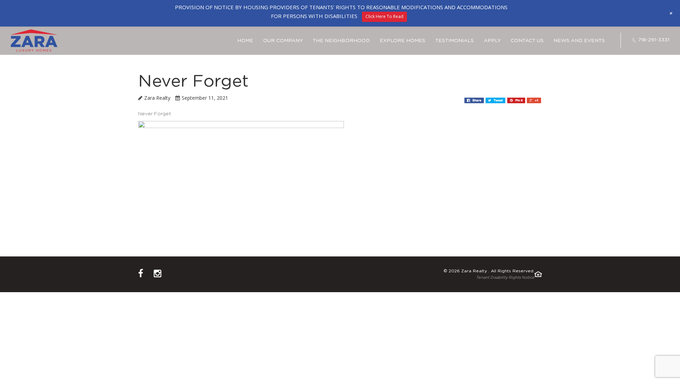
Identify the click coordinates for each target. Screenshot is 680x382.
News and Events (579, 40)
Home (245, 40)
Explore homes (402, 40)
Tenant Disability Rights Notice (505, 277)
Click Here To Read (384, 16)
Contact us (527, 40)
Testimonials (454, 40)
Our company (283, 40)
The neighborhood (341, 40)
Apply (492, 40)
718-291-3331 (653, 39)
